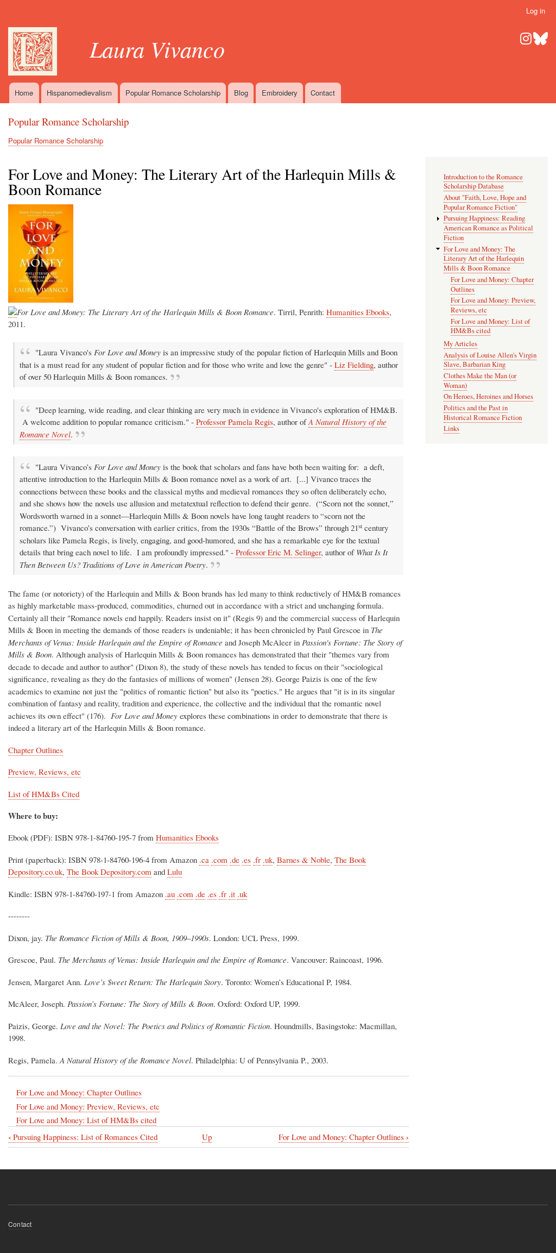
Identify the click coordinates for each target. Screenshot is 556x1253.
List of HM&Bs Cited (43, 793)
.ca (204, 859)
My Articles (460, 343)
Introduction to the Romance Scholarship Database (483, 181)
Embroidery (280, 92)
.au (170, 893)
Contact (323, 92)
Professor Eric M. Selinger (278, 552)
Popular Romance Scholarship (172, 92)
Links (451, 428)
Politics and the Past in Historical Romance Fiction (483, 412)
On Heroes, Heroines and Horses (488, 396)
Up (207, 1136)
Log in (535, 10)
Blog (241, 92)
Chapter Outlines (35, 749)
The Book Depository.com (109, 871)
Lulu (174, 871)
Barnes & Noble (303, 859)
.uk (268, 859)
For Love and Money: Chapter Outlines (79, 1092)
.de (234, 859)
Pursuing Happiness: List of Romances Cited (82, 1137)
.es (246, 859)
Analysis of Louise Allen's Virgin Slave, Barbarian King (490, 359)
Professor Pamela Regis (234, 421)
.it (232, 893)
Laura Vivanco (157, 48)
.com (219, 859)
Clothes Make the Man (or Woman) (480, 380)
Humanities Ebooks (357, 311)
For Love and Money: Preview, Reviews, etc (88, 1106)
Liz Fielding (354, 364)
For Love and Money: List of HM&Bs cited (86, 1119)
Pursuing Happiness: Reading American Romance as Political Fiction (488, 228)
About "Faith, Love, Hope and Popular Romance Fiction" (485, 202)
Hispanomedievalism (79, 92)
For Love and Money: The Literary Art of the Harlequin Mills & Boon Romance (484, 259)
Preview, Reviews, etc (44, 771)
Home (24, 92)
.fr (257, 859)
